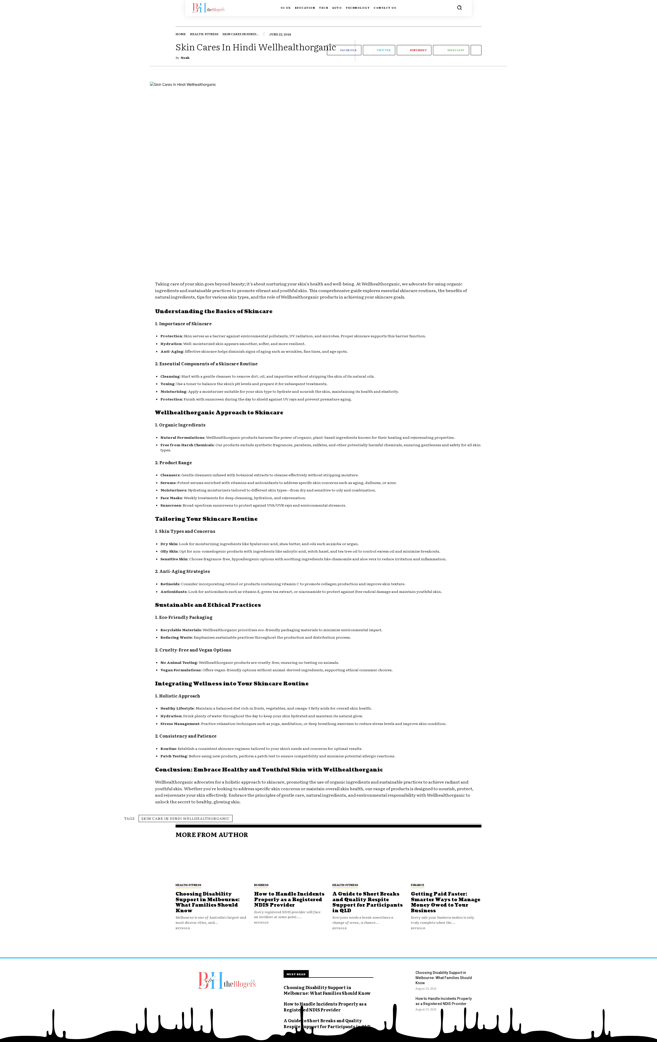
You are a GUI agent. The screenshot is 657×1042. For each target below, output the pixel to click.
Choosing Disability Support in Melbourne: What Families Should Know (207, 902)
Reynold (183, 928)
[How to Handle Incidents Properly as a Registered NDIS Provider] (289, 862)
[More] (476, 50)
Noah (185, 57)
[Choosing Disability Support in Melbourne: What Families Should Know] (211, 862)
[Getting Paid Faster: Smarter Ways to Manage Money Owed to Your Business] (446, 862)
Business (261, 885)
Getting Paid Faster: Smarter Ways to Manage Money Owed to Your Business (445, 902)
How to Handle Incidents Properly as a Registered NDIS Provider (289, 899)
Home (181, 34)
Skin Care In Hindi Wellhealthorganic (185, 818)
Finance (417, 885)
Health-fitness (204, 34)
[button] (459, 7)
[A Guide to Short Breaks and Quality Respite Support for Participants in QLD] (367, 862)
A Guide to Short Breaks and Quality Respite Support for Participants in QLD (367, 902)
